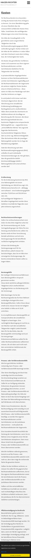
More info (3, 552)
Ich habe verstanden (15, 555)
